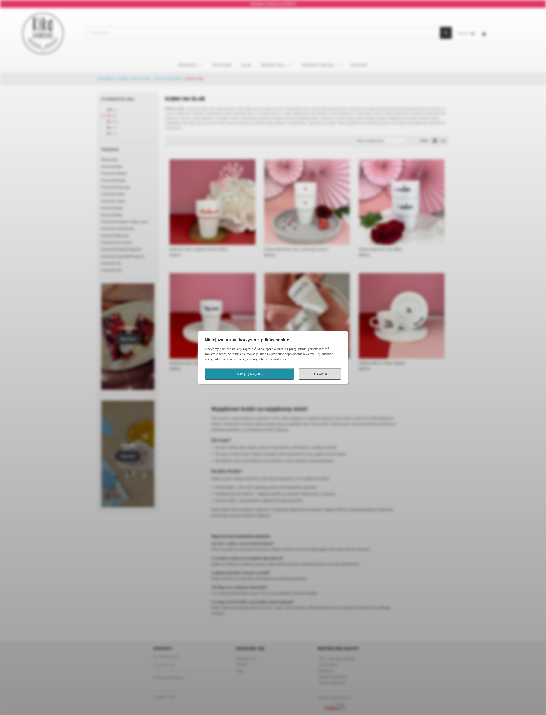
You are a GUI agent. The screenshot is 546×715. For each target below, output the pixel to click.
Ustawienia (320, 374)
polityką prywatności (272, 359)
